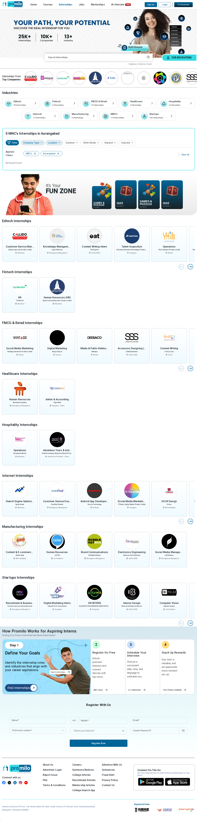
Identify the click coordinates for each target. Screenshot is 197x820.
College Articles (81, 774)
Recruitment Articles (84, 780)
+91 (74, 720)
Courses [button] (47, 4)
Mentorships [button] (98, 4)
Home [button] (33, 4)
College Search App (83, 790)
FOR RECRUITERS (182, 57)
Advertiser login (52, 769)
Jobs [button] (81, 4)
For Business (183, 4)
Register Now (98, 743)
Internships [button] (65, 4)
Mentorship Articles (83, 785)
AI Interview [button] (118, 4)
